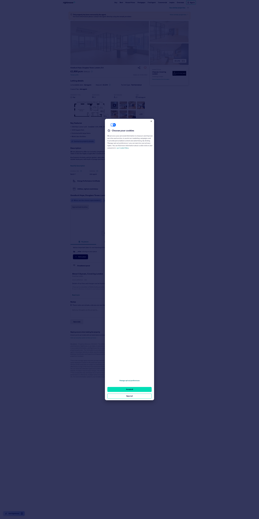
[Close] (151, 121)
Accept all (129, 389)
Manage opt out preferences (129, 380)
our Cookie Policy (123, 148)
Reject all (129, 396)
